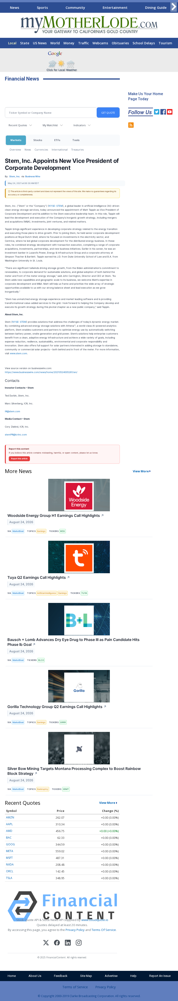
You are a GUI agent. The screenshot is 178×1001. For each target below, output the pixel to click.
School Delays (144, 43)
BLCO (41, 660)
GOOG (10, 844)
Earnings (41, 531)
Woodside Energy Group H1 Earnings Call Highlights (55, 515)
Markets (15, 140)
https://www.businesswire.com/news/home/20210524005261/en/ (41, 372)
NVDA (10, 864)
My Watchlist (50, 125)
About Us (35, 976)
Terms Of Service (104, 930)
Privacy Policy (75, 930)
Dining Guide (156, 7)
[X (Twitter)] (46, 943)
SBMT (66, 789)
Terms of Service (75, 987)
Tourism (165, 43)
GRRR (63, 722)
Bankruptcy (42, 789)
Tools (75, 140)
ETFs (57, 140)
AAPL (9, 824)
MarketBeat (18, 531)
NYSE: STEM (56, 205)
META (9, 851)
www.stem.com (18, 353)
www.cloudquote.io (94, 920)
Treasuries (77, 149)
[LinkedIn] (68, 943)
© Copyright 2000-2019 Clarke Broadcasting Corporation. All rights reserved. (89, 996)
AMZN (10, 817)
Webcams (100, 43)
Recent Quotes (18, 125)
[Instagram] (78, 943)
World (55, 43)
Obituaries (120, 43)
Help (133, 976)
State (24, 43)
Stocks (37, 140)
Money (69, 43)
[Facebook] (57, 943)
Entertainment (115, 7)
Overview (15, 149)
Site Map (86, 976)
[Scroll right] (173, 7)
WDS (62, 531)
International (60, 149)
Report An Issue (160, 976)
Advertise (111, 976)
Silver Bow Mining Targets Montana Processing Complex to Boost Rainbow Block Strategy (74, 771)
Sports (42, 7)
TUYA (84, 593)
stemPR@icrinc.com (16, 434)
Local (12, 43)
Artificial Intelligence (46, 593)
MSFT (9, 858)
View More (141, 471)
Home (12, 976)
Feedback (60, 976)
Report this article (19, 458)
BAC (9, 838)
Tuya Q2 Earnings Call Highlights (38, 577)
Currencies (41, 149)
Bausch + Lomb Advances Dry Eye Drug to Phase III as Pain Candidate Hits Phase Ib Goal (73, 642)
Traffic (83, 43)
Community (75, 7)
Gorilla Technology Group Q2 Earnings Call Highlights (57, 706)
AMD (9, 831)
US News (40, 43)
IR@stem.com (12, 411)
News (14, 7)
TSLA (9, 878)
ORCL (9, 871)
